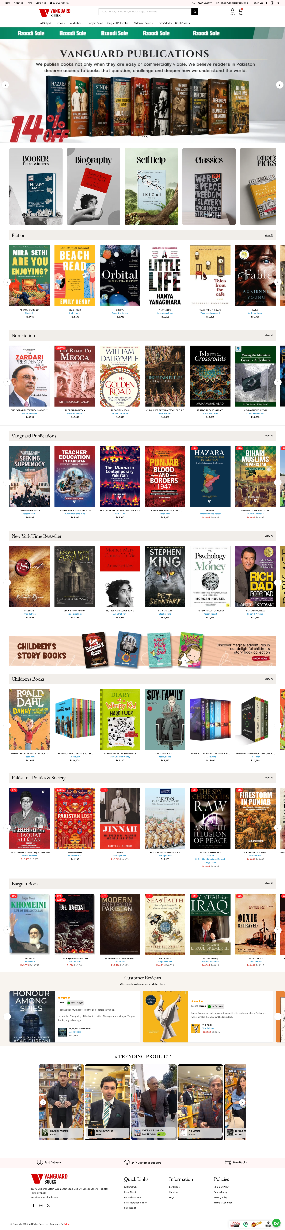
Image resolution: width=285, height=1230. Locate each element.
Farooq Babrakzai (29, 855)
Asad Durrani (75, 1031)
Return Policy (220, 1192)
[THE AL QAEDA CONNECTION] (74, 924)
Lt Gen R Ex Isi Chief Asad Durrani (210, 859)
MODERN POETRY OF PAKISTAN (119, 958)
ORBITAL (120, 310)
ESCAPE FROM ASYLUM (75, 610)
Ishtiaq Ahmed (119, 855)
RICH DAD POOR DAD (255, 610)
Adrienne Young (255, 313)
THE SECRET (29, 610)
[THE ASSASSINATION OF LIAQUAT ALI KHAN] (29, 818)
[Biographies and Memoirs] (93, 186)
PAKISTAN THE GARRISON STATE (165, 852)
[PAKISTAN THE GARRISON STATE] (165, 818)
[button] (5, 85)
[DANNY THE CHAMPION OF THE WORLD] (29, 719)
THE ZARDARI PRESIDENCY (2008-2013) (29, 410)
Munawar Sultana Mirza (74, 513)
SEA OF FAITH (165, 958)
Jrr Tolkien (255, 756)
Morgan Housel (210, 613)
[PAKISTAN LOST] (74, 818)
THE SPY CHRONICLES (210, 852)
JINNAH (120, 852)
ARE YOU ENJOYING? (29, 310)
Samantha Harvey (120, 313)
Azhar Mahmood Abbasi (210, 513)
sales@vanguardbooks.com (44, 1197)
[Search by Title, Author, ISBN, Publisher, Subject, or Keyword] (194, 11)
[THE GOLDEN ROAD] (120, 376)
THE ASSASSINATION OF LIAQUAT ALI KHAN (30, 852)
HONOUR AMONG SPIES (80, 1028)
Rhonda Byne (30, 613)
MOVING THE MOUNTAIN (255, 410)
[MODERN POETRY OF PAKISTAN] (120, 924)
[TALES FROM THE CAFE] (210, 275)
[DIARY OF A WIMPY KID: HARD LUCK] (120, 719)
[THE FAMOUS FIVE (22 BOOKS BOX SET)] (74, 719)
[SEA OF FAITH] (165, 924)
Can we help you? (61, 3)
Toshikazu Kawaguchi (210, 313)
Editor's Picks (130, 1187)
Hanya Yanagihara (165, 313)
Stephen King (165, 613)
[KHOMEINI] (29, 924)
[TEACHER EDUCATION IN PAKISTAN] (74, 476)
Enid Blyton (74, 756)
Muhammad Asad (75, 413)
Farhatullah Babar (30, 413)
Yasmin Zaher (208, 1028)
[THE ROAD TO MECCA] (74, 376)
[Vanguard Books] (55, 13)
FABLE (255, 310)
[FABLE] (255, 275)
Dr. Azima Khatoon (255, 513)
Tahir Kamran (165, 413)
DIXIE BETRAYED (255, 958)
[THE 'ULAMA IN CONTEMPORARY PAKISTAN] (120, 476)
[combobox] (145, 11)
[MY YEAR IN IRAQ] (210, 924)
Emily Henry (74, 313)
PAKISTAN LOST (75, 852)
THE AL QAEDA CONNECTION (74, 958)
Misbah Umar (255, 855)
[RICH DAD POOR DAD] (255, 576)
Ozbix (66, 1224)
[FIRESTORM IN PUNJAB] (255, 818)
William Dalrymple (120, 413)
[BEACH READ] (74, 275)
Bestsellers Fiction (133, 1197)
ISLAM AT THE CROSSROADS (210, 410)
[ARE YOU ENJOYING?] (29, 275)
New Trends (130, 1208)
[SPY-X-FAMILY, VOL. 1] (165, 719)
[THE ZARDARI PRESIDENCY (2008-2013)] (29, 376)
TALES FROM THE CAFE (210, 310)
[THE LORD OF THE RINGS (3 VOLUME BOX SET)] (255, 719)
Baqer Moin (30, 961)
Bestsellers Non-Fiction (135, 1202)
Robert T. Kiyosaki (255, 613)
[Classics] (209, 186)
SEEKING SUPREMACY (29, 510)
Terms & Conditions (223, 1202)
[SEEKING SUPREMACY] (29, 476)
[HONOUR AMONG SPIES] (62, 1032)
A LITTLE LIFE (165, 310)
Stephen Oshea (165, 961)
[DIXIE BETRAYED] (255, 924)
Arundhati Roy (119, 613)
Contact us (40, 2)
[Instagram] (272, 3)
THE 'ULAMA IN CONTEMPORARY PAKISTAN (120, 510)
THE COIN (207, 1025)
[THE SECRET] (29, 576)
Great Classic (130, 1192)
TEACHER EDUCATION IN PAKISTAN (74, 510)
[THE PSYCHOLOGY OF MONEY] (210, 576)
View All (269, 235)
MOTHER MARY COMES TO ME (120, 610)
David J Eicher (255, 961)
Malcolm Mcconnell (210, 961)
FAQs (29, 2)
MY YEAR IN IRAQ (210, 958)
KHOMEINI (30, 958)
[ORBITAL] (120, 275)
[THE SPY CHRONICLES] (210, 818)
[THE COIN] (195, 1028)
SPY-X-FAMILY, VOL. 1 (165, 753)
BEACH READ (75, 310)
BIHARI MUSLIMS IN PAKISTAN (255, 510)
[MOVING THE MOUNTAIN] (255, 376)
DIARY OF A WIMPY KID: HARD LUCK (119, 753)
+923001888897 (38, 1193)
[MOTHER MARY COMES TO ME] (120, 576)
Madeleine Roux (75, 613)
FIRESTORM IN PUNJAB (255, 852)
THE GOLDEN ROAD (120, 410)
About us (18, 2)
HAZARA (210, 510)
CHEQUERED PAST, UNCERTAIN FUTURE (165, 410)
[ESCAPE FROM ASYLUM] (74, 576)
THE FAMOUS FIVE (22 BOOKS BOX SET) (74, 753)
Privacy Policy (220, 1197)
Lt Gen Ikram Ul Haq (255, 413)
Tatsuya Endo (165, 756)
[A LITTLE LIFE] (165, 275)
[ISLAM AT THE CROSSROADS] (210, 376)
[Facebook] (266, 3)
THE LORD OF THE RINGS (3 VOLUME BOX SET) (255, 753)
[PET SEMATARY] (165, 576)
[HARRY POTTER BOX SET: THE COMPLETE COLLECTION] (210, 719)
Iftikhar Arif (120, 961)
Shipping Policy (221, 1187)
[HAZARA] (210, 476)
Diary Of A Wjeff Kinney (120, 756)
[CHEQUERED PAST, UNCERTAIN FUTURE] (165, 376)
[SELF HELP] (151, 186)
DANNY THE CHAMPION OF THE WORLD (29, 753)
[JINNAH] (120, 818)
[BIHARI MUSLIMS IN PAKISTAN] (255, 476)
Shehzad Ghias (74, 855)
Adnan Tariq (165, 513)
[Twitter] (278, 3)
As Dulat (210, 855)
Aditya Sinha (210, 862)
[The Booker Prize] (36, 186)
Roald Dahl (30, 756)
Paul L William (74, 961)
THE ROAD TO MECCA (75, 410)
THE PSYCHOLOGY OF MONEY (210, 610)
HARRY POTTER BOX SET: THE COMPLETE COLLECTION (210, 753)
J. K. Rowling (210, 756)
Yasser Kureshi (29, 513)
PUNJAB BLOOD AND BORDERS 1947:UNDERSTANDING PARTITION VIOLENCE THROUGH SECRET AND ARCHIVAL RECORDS (165, 510)
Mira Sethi (29, 313)
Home (7, 2)
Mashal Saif (120, 513)
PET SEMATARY (165, 610)
